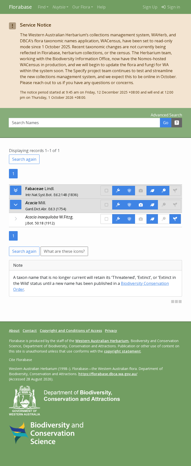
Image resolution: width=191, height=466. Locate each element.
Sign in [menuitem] (173, 7)
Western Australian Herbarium (102, 340)
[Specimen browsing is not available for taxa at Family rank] (175, 190)
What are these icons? (64, 251)
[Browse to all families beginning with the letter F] (15, 190)
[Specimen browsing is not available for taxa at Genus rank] (175, 204)
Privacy (111, 330)
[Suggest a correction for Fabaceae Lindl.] (118, 190)
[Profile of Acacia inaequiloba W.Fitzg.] (152, 219)
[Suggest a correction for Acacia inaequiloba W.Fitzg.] (118, 219)
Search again (24, 159)
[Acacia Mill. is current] (129, 204)
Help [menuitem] (101, 7)
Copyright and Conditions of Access (71, 330)
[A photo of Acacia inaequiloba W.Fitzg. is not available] (140, 219)
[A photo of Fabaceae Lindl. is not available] (140, 190)
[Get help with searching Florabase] (176, 122)
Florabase (20, 6)
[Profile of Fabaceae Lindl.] (152, 190)
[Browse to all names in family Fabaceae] (15, 204)
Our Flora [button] (81, 7)
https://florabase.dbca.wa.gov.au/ (107, 373)
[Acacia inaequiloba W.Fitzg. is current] (129, 219)
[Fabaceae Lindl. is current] (129, 190)
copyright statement (122, 351)
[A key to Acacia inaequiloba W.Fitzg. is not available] (163, 219)
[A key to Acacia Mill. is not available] (163, 204)
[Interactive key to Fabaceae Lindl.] (163, 190)
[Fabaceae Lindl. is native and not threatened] (106, 190)
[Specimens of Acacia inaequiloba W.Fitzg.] (175, 219)
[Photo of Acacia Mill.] (140, 204)
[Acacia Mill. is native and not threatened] (106, 204)
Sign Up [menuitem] (150, 7)
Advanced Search (166, 115)
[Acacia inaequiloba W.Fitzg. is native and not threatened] (106, 219)
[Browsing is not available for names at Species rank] (15, 218)
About (14, 330)
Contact (30, 330)
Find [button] (42, 7)
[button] (60, 7)
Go (165, 122)
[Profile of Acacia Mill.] (152, 204)
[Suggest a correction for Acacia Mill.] (118, 204)
